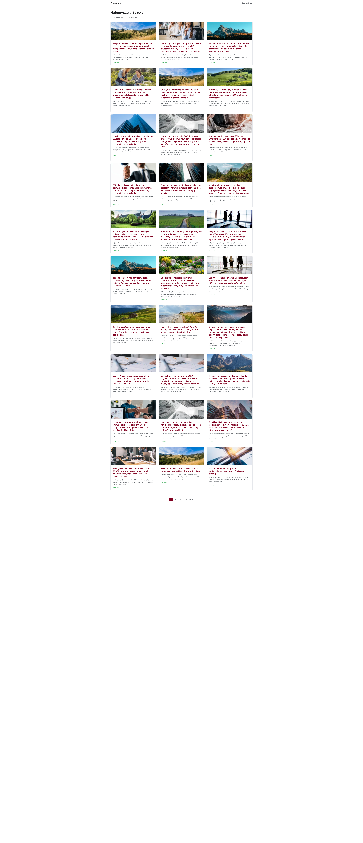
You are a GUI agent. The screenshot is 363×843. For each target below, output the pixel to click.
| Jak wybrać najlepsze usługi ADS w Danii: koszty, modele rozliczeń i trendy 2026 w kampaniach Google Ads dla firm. (180, 329)
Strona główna (247, 3)
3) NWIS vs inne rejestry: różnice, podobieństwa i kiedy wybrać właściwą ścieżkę (227, 471)
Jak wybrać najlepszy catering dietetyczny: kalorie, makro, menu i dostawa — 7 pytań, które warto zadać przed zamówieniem (229, 280)
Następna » (189, 499)
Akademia (115, 3)
